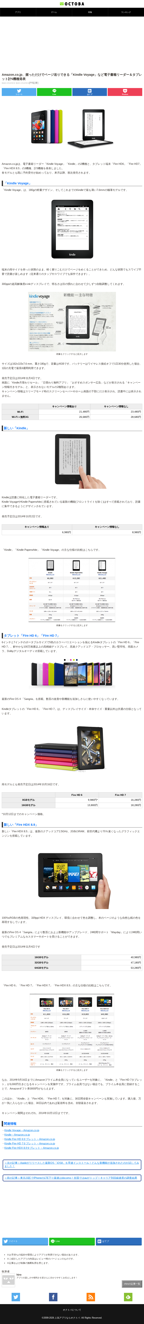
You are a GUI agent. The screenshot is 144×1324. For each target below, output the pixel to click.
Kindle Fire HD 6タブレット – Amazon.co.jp (29, 1139)
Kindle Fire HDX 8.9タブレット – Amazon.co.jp (31, 1148)
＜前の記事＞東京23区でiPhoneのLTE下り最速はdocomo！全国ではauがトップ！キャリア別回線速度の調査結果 (70, 1177)
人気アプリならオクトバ (67, 1317)
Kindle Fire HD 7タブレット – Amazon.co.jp (29, 1143)
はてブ (89, 94)
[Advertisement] (72, 43)
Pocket (125, 94)
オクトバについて (72, 1310)
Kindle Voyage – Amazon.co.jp (21, 1130)
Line (54, 94)
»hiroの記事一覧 (132, 1283)
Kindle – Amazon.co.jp (17, 1134)
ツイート (19, 94)
